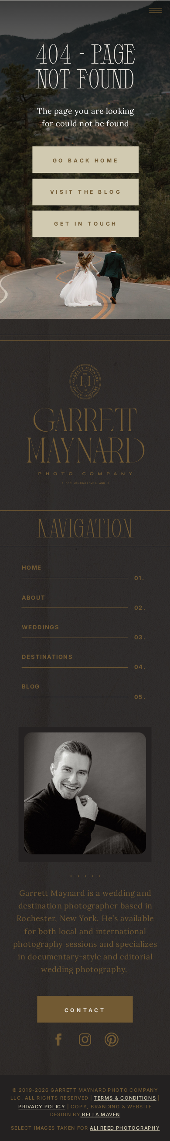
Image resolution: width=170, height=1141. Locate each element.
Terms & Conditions (125, 1097)
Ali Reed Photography (125, 1127)
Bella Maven (100, 1114)
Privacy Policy (41, 1106)
